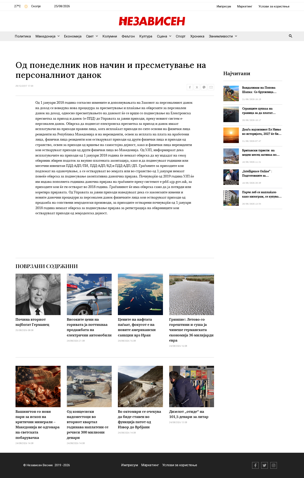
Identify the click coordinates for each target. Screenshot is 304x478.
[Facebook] (255, 465)
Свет (90, 36)
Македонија (45, 36)
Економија (72, 36)
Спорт (181, 36)
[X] (264, 465)
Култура (145, 36)
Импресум (224, 6)
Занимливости (221, 36)
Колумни (110, 36)
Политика (23, 36)
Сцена (162, 36)
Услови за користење (274, 6)
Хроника (197, 36)
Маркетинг (244, 6)
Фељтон (128, 36)
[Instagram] (273, 465)
